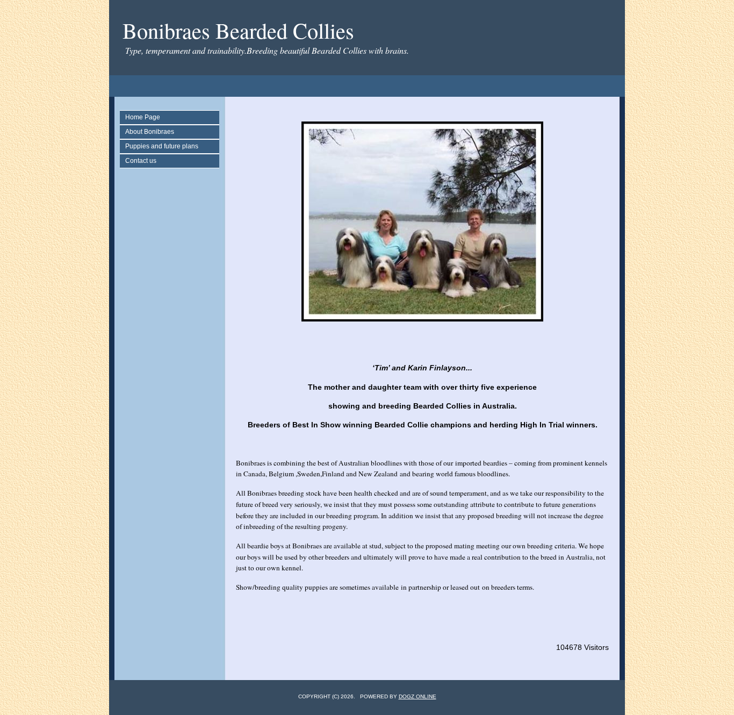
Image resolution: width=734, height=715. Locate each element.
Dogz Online (417, 696)
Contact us (140, 161)
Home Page (142, 117)
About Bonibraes (149, 131)
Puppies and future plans (161, 146)
